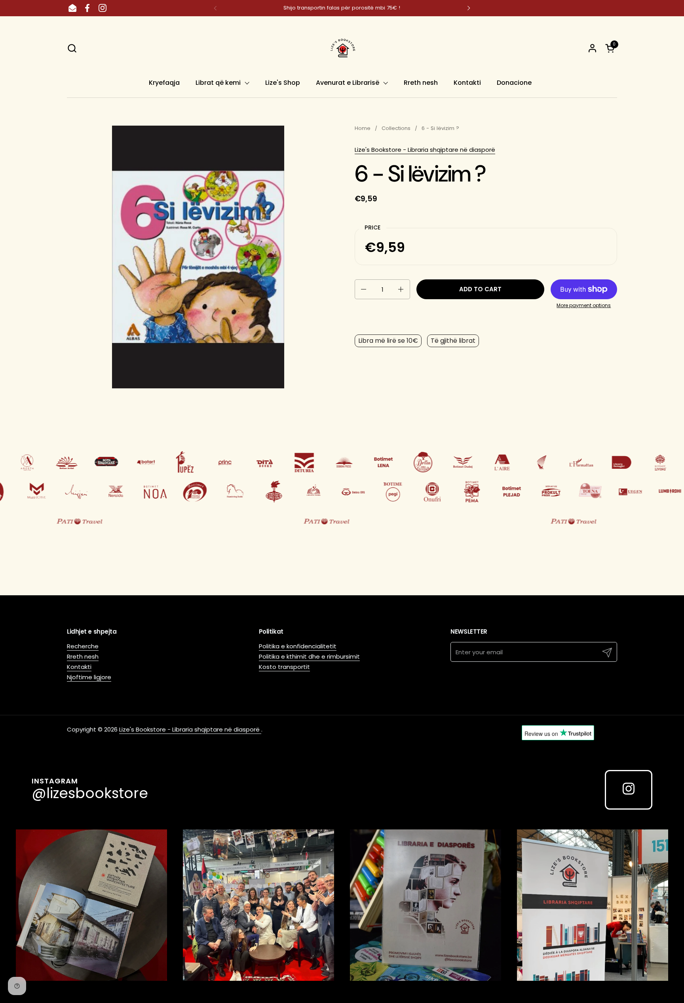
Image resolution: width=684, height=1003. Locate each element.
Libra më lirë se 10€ (388, 340)
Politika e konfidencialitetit (297, 646)
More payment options (584, 305)
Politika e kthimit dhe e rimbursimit (309, 656)
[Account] (592, 48)
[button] (72, 48)
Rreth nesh (83, 656)
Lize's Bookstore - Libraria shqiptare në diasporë (425, 149)
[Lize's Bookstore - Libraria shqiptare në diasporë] (342, 48)
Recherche (83, 646)
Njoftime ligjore (89, 677)
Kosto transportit (284, 667)
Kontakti (79, 667)
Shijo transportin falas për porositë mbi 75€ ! (341, 8)
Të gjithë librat (453, 340)
